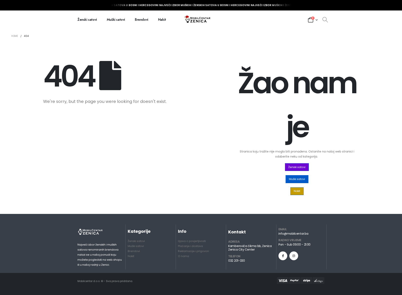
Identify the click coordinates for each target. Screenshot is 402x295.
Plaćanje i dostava (190, 246)
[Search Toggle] (325, 19)
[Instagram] (293, 255)
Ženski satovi (87, 19)
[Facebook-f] (282, 255)
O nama (183, 256)
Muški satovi (116, 19)
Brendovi (141, 19)
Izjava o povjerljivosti (192, 241)
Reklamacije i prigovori (193, 251)
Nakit (162, 19)
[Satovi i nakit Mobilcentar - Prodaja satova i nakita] (197, 19)
